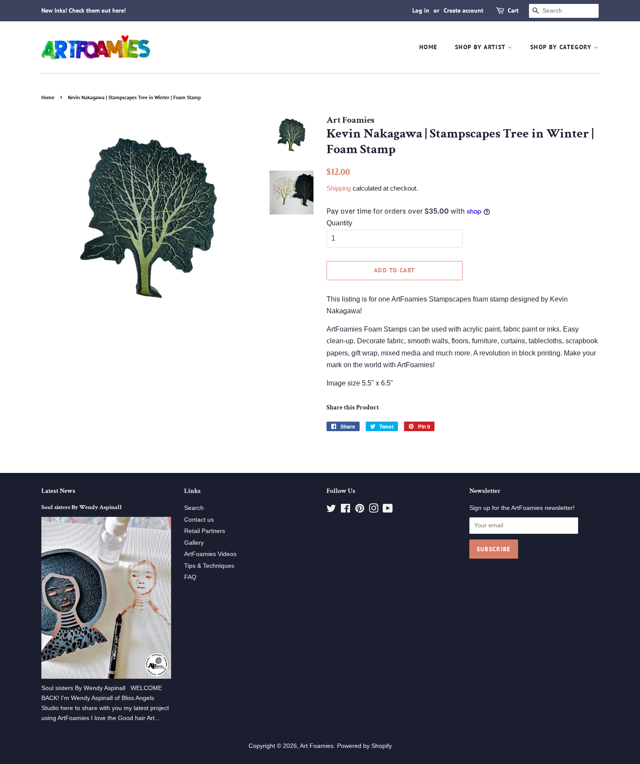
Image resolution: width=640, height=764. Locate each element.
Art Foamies (316, 746)
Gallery (194, 542)
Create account (463, 10)
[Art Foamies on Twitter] (331, 510)
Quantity (339, 223)
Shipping (339, 188)
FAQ (190, 577)
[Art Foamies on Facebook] (345, 510)
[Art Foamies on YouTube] (388, 510)
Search (194, 508)
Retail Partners (204, 531)
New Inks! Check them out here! (83, 10)
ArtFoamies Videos (210, 554)
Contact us (199, 519)
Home (428, 47)
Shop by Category (562, 47)
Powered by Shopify (364, 746)
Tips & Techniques (209, 566)
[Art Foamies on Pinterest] (359, 510)
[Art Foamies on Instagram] (373, 510)
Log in (420, 10)
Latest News (58, 491)
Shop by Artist (481, 47)
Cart (513, 10)
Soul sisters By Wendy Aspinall (81, 507)
